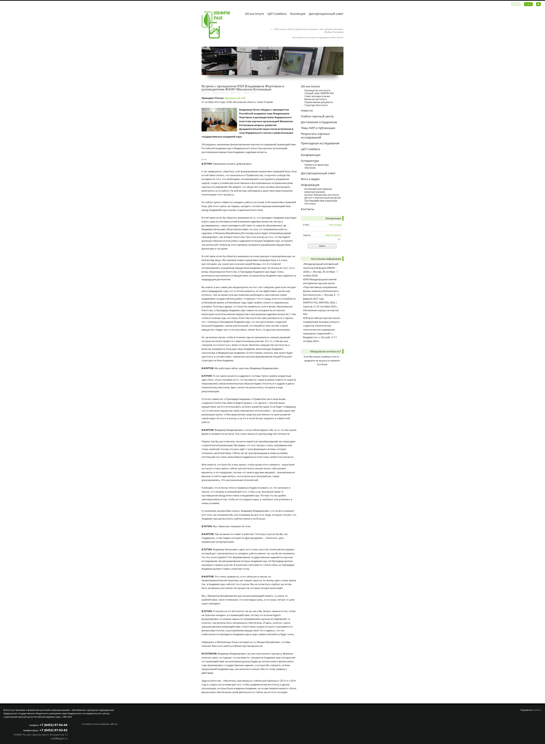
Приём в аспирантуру (316, 164)
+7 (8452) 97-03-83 (53, 730)
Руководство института (317, 90)
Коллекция (297, 14)
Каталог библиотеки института (321, 194)
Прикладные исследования (320, 143)
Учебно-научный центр (317, 116)
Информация (310, 185)
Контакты (307, 209)
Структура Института (316, 105)
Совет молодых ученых (317, 96)
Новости (206, 93)
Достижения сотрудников (319, 122)
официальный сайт (235, 98)
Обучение (310, 167)
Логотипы (310, 203)
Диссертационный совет (326, 14)
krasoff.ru (536, 710)
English (528, 4)
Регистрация (335, 224)
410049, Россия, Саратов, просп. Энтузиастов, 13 (40, 734)
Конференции (310, 155)
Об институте (254, 14)
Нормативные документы (318, 102)
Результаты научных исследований (315, 135)
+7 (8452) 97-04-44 (53, 725)
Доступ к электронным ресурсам (322, 197)
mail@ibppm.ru (59, 738)
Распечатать (250, 93)
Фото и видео (310, 179)
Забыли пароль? (333, 235)
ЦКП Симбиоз (277, 14)
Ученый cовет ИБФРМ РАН (319, 93)
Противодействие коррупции (320, 200)
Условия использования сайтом (100, 724)
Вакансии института (315, 99)
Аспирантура (310, 161)
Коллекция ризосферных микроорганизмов (318, 190)
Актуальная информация (326, 258)
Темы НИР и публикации (318, 128)
